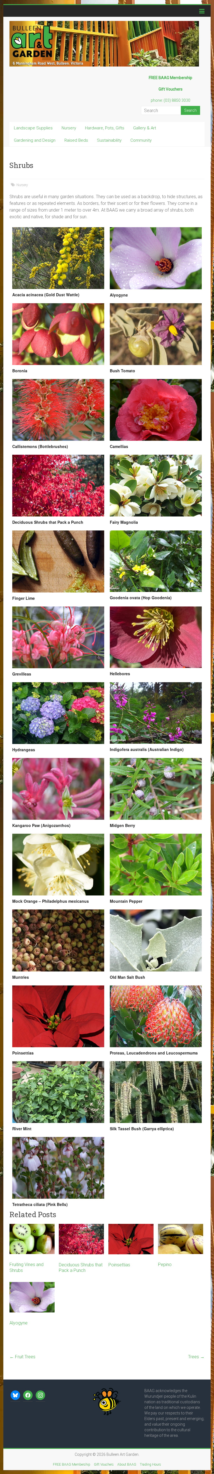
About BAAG (126, 1464)
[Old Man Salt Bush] (156, 940)
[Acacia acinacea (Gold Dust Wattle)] (58, 258)
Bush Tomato (122, 370)
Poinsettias (23, 1053)
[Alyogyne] (156, 258)
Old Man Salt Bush (127, 977)
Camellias (119, 446)
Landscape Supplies (33, 128)
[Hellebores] (156, 637)
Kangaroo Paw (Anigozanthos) (41, 825)
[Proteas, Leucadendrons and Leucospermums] (156, 1016)
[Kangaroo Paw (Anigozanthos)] (58, 789)
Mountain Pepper (126, 901)
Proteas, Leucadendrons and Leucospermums (154, 1053)
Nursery (69, 128)
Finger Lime (23, 598)
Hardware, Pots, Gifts (104, 128)
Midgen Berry (122, 825)
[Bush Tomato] (156, 334)
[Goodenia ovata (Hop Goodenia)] (156, 561)
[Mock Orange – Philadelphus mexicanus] (58, 864)
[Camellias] (156, 410)
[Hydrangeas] (58, 713)
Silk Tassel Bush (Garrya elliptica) (142, 1128)
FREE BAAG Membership (71, 1464)
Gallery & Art (144, 128)
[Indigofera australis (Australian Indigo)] (156, 713)
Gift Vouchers (104, 1464)
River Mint (21, 1128)
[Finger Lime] (58, 561)
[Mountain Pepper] (156, 864)
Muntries (20, 977)
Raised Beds (76, 140)
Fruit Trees (22, 1356)
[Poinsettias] (58, 1016)
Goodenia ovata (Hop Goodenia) (141, 597)
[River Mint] (58, 1092)
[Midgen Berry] (156, 789)
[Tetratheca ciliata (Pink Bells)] (58, 1168)
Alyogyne (119, 295)
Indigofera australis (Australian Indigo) (147, 749)
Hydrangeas (23, 749)
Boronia (19, 370)
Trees (196, 1356)
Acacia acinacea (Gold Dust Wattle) (45, 294)
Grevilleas (21, 674)
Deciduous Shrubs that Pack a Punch (47, 522)
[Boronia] (58, 334)
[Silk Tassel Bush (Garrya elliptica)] (156, 1092)
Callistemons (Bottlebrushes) (40, 446)
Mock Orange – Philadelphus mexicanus (50, 901)
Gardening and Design (34, 140)
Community (141, 140)
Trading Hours (150, 1464)
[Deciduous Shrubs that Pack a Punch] (58, 485)
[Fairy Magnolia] (156, 485)
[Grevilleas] (58, 637)
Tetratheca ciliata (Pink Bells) (40, 1204)
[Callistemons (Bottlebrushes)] (58, 410)
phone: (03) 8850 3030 (170, 100)
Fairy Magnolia (124, 522)
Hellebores (120, 673)
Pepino (165, 1264)
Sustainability (109, 140)
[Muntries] (58, 940)
